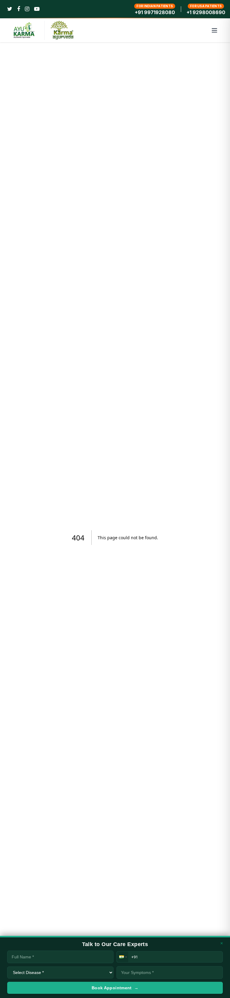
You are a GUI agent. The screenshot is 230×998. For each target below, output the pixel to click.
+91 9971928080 (155, 12)
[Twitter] (9, 9)
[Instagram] (27, 9)
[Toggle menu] (214, 30)
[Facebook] (18, 9)
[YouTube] (37, 9)
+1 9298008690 (206, 12)
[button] (122, 956)
